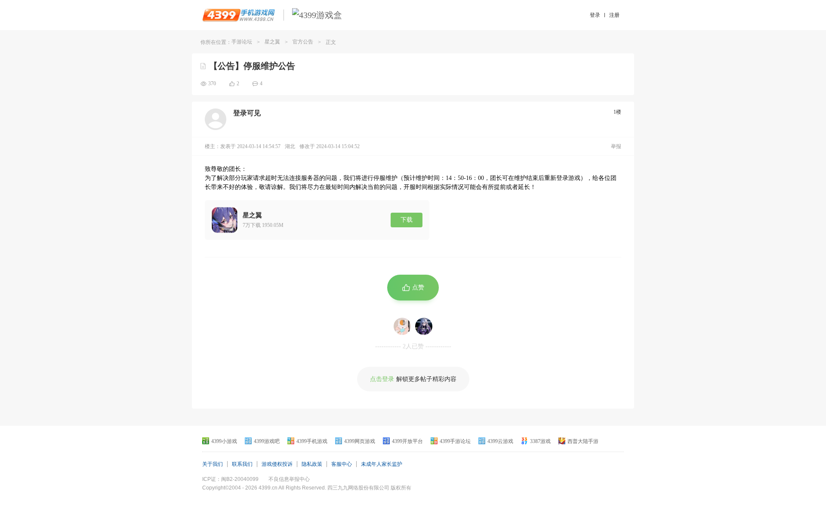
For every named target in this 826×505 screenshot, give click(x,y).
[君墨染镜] (423, 326)
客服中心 (341, 464)
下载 (407, 220)
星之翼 (272, 42)
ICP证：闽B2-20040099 (230, 479)
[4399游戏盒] (317, 15)
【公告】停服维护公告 (252, 66)
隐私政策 (312, 464)
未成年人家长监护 (381, 464)
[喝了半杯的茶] (402, 326)
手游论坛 (241, 42)
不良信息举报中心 (289, 479)
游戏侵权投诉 (277, 464)
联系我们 (242, 464)
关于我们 (212, 464)
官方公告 (303, 42)
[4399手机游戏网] (238, 15)
